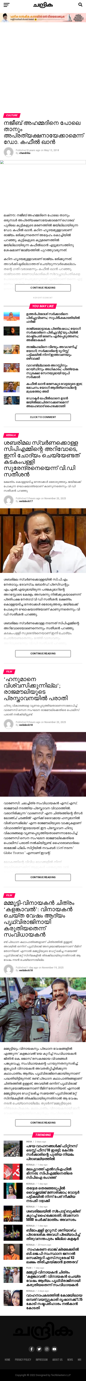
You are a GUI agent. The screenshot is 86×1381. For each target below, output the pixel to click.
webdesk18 (26, 725)
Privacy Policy (23, 1360)
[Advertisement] (43, 68)
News (70, 1360)
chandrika (24, 153)
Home (7, 1360)
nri (79, 1360)
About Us (57, 1360)
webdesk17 (26, 501)
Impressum (42, 1360)
